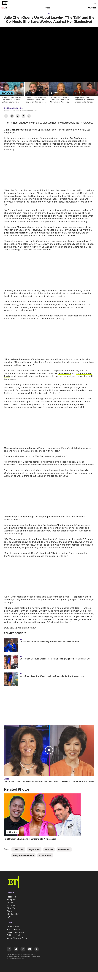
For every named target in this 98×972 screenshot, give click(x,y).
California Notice (14, 935)
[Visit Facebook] (9, 949)
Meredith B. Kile (15, 108)
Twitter (10, 902)
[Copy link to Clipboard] (29, 116)
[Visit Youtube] (29, 949)
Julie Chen (18, 849)
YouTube (11, 905)
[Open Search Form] (95, 3)
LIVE (5, 8)
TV (49, 14)
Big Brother (34, 849)
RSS (9, 917)
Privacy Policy (13, 929)
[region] (49, 54)
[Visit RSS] (36, 949)
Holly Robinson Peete (23, 855)
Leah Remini (64, 373)
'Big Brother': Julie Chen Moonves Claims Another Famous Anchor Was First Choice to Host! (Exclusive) (49, 781)
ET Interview (45, 855)
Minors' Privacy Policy (17, 938)
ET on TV (11, 908)
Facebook (11, 896)
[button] (49, 750)
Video (48, 8)
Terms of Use (13, 926)
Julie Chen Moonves (15, 129)
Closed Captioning (15, 932)
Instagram (11, 899)
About (9, 911)
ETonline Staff (13, 914)
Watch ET (92, 8)
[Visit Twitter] (16, 949)
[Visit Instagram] (22, 949)
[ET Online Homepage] (5, 3)
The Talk (49, 849)
